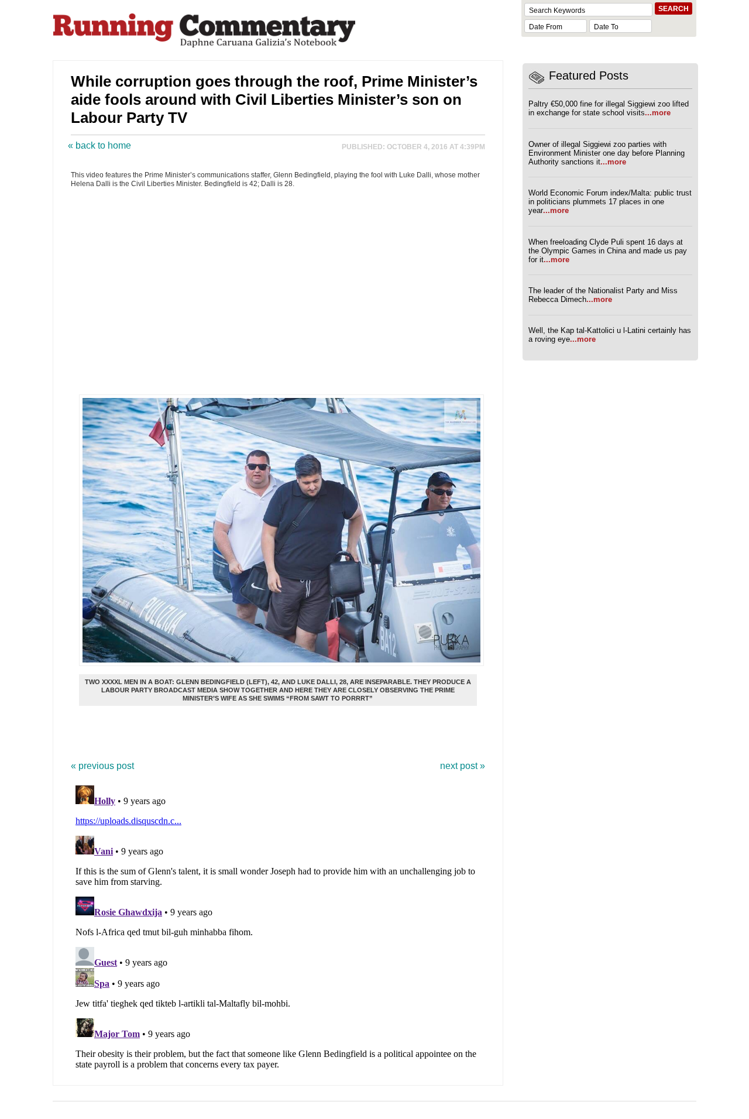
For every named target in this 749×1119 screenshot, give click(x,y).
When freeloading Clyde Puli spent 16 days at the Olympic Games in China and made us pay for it (607, 251)
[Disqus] (278, 927)
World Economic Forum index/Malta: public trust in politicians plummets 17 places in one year (610, 201)
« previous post (102, 766)
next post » (462, 766)
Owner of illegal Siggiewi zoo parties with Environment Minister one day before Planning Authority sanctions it (606, 153)
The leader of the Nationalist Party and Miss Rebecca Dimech (603, 295)
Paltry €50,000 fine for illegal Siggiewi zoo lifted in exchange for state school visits (608, 108)
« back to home (99, 145)
